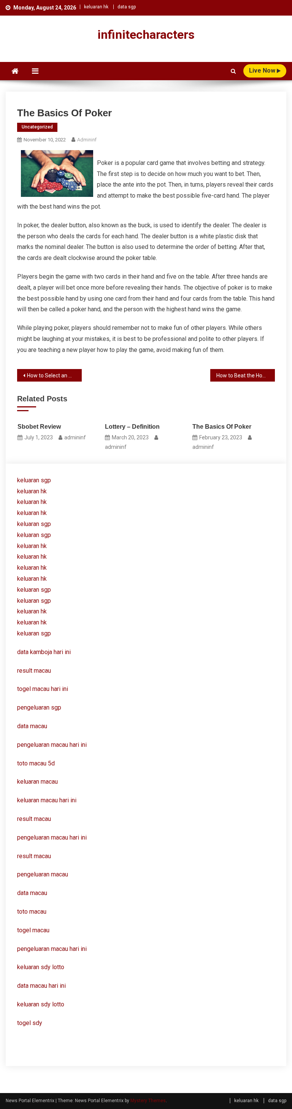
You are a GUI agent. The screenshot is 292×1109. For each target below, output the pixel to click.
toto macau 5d (36, 763)
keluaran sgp (34, 480)
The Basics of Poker (221, 426)
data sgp (126, 7)
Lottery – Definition (132, 426)
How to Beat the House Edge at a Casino (245, 375)
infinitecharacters (146, 34)
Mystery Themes (148, 1100)
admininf (87, 140)
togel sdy (29, 1023)
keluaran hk (96, 7)
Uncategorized (37, 127)
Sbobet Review (39, 426)
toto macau (31, 911)
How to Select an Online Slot (54, 375)
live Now (263, 70)
